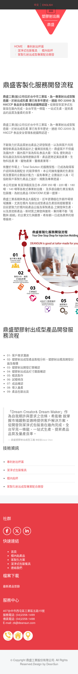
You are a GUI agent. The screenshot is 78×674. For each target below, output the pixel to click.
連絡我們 (16, 568)
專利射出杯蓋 (35, 46)
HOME (18, 46)
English (47, 4)
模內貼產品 (18, 556)
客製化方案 (18, 560)
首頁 (14, 551)
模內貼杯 (47, 50)
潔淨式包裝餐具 (27, 50)
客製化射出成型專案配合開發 (36, 54)
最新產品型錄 (11, 586)
